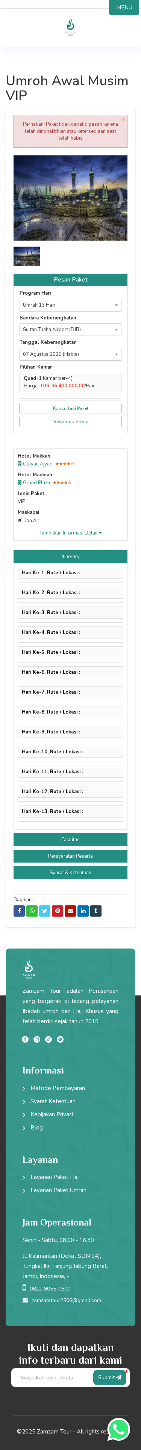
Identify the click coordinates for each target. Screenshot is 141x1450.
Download (107, 164)
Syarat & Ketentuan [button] (70, 872)
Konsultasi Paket (70, 408)
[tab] (70, 556)
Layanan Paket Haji (55, 1177)
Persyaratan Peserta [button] (70, 856)
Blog (36, 1127)
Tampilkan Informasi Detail (69, 533)
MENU (124, 7)
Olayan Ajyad (37, 464)
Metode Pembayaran (57, 1088)
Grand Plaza (36, 482)
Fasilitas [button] (70, 839)
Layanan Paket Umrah (58, 1190)
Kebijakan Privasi (51, 1114)
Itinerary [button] (71, 556)
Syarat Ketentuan (53, 1101)
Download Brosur (71, 422)
